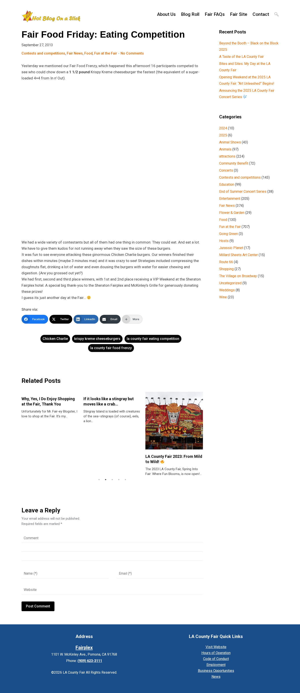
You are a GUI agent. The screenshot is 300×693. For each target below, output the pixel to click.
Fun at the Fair (105, 53)
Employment (216, 665)
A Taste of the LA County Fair (241, 57)
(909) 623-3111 (90, 661)
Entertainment (229, 198)
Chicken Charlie (55, 339)
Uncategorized (230, 283)
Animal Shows (230, 142)
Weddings (227, 290)
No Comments (132, 53)
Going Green (228, 234)
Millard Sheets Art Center (238, 255)
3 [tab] (112, 479)
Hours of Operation (216, 653)
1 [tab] (99, 479)
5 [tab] (125, 479)
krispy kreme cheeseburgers (97, 339)
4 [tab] (119, 479)
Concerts (226, 170)
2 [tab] (105, 479)
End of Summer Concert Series (242, 191)
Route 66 (226, 262)
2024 (223, 128)
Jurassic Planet (231, 248)
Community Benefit (233, 163)
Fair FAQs (215, 14)
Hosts (224, 241)
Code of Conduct (216, 659)
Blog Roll (190, 14)
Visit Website (216, 647)
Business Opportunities (216, 671)
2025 (223, 135)
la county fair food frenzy (111, 348)
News (215, 677)
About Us (166, 14)
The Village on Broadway (238, 276)
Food (88, 53)
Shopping (226, 269)
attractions (227, 156)
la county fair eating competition (153, 339)
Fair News (75, 53)
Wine (223, 297)
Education (226, 184)
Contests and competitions (43, 53)
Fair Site (238, 14)
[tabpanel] (50, 405)
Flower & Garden (231, 213)
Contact (261, 14)
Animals (225, 149)
